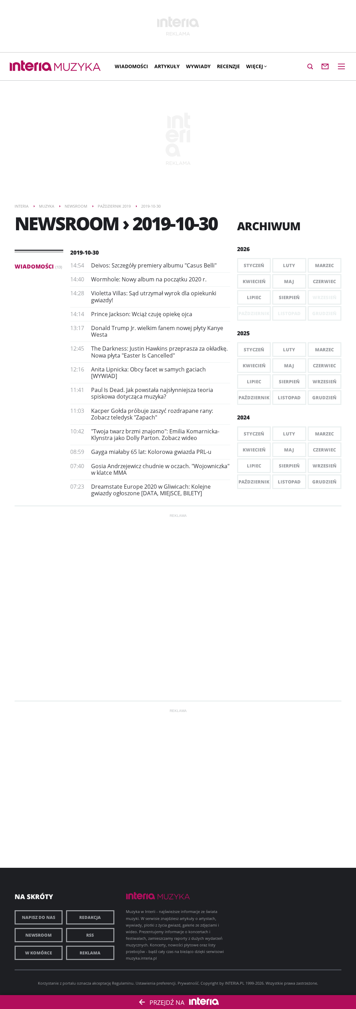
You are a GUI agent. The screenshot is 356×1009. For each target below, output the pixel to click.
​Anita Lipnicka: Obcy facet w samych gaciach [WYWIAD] (148, 373)
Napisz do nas (38, 917)
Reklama (90, 953)
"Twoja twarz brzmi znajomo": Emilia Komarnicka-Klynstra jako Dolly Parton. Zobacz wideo (155, 434)
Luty (289, 265)
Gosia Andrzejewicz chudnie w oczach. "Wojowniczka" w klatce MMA (160, 469)
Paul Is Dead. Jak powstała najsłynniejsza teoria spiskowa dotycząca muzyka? (152, 393)
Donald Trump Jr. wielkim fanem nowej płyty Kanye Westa (157, 331)
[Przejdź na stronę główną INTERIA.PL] (31, 66)
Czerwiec (324, 281)
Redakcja (90, 917)
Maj (289, 281)
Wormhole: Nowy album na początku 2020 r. (149, 279)
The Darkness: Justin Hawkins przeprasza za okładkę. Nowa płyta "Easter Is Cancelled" (159, 352)
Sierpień (289, 297)
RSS (90, 935)
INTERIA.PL (234, 983)
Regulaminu (123, 983)
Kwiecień (254, 281)
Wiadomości (131, 66)
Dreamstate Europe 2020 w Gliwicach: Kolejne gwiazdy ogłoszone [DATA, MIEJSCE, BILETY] (151, 490)
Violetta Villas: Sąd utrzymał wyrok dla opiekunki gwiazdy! (153, 296)
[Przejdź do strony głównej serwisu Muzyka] (77, 67)
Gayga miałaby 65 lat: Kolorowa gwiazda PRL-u (151, 452)
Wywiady (198, 66)
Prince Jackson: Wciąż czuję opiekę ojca (141, 314)
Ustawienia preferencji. (156, 983)
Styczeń (254, 265)
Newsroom (38, 935)
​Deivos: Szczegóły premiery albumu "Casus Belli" (154, 265)
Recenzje (228, 66)
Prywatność (188, 983)
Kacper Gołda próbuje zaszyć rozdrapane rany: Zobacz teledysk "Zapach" (152, 414)
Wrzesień (325, 381)
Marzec (324, 265)
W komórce (38, 953)
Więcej (254, 66)
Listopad (289, 397)
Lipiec (254, 297)
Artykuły (167, 66)
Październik (253, 397)
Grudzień (324, 397)
